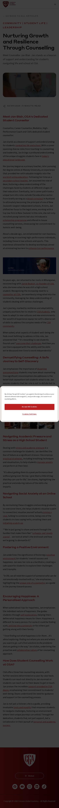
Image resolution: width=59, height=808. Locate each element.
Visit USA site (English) (29, 416)
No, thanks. (29, 410)
